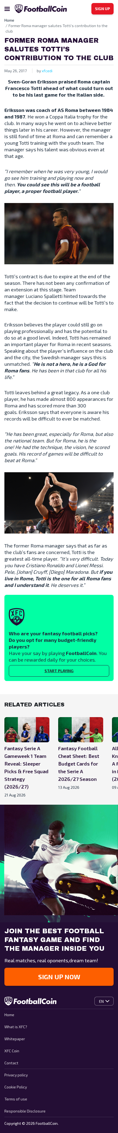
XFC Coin (11, 1050)
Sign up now (59, 977)
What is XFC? (15, 1026)
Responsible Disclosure (25, 1111)
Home (9, 1014)
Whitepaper (14, 1038)
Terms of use (15, 1099)
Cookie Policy (15, 1087)
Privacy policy (16, 1075)
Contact (11, 1062)
